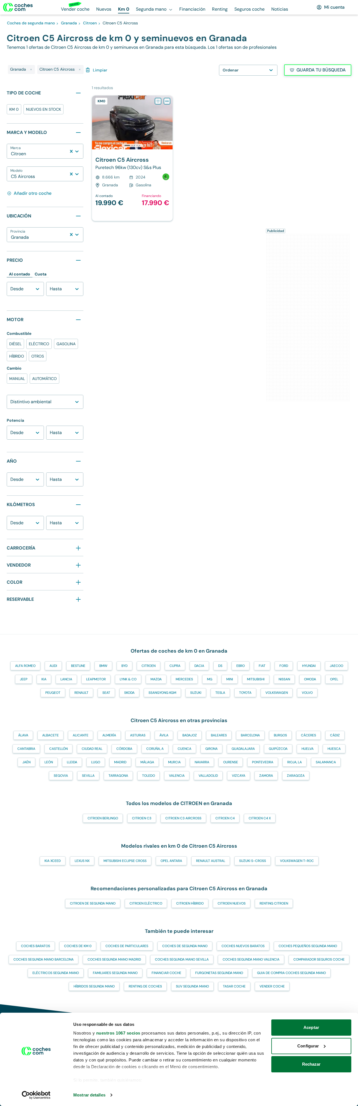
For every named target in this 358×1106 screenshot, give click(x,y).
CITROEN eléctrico (145, 903)
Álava (23, 735)
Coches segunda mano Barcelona (43, 959)
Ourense (230, 762)
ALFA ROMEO (25, 666)
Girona (211, 748)
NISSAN (284, 679)
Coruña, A (155, 748)
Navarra (202, 762)
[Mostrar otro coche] (132, 145)
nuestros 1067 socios (118, 1033)
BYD (124, 666)
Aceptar (311, 1027)
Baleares (219, 735)
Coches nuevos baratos (243, 946)
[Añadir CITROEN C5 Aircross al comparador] (167, 101)
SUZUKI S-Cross (252, 861)
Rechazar (311, 1064)
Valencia (177, 775)
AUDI (53, 666)
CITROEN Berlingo (103, 818)
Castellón (58, 748)
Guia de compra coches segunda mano (291, 973)
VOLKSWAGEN (276, 692)
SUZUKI (195, 692)
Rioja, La (294, 762)
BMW (103, 666)
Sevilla (88, 775)
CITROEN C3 (141, 818)
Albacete (50, 735)
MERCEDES (184, 679)
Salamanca (326, 762)
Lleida (72, 762)
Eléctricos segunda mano (55, 973)
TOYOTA (245, 692)
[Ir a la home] (18, 7)
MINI (229, 679)
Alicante (80, 735)
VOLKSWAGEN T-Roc (297, 861)
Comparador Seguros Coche (319, 959)
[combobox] (11, 153)
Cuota (40, 274)
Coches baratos (35, 946)
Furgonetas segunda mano (219, 973)
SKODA (129, 692)
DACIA (199, 666)
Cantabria (26, 748)
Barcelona (250, 735)
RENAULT (81, 692)
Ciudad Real (92, 748)
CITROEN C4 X (260, 818)
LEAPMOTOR (96, 679)
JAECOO (336, 666)
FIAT (262, 666)
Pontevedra (262, 762)
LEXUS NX (82, 861)
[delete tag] (31, 69)
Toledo (148, 775)
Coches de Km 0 (77, 946)
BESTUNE (78, 666)
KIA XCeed (52, 861)
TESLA (220, 692)
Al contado (19, 274)
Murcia (174, 762)
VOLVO (307, 692)
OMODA (310, 679)
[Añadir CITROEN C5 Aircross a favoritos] (158, 101)
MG (209, 679)
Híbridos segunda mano (94, 986)
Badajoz (189, 735)
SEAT (106, 692)
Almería (109, 735)
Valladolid (208, 775)
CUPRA (174, 666)
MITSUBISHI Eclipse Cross (125, 861)
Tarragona (118, 775)
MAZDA (156, 679)
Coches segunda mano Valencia (251, 959)
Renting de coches (145, 986)
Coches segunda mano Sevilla (182, 959)
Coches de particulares (126, 946)
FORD (283, 666)
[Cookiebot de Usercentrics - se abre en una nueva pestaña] (36, 1095)
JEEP (23, 679)
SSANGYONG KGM (162, 692)
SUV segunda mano (192, 986)
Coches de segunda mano (185, 946)
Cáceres (308, 735)
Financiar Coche (166, 973)
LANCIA (66, 679)
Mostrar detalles (89, 1095)
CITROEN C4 (225, 818)
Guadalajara (243, 748)
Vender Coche (272, 986)
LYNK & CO (128, 679)
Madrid (120, 762)
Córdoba (124, 748)
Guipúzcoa (278, 748)
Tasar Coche (234, 986)
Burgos (280, 735)
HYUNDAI (309, 666)
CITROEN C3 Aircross (183, 818)
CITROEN (149, 666)
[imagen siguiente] (168, 122)
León (48, 762)
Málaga (147, 762)
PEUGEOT (52, 692)
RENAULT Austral (210, 861)
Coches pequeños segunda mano (308, 946)
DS (220, 666)
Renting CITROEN (274, 903)
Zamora (266, 775)
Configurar (308, 1046)
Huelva (308, 748)
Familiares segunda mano (115, 973)
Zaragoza (296, 775)
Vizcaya (238, 775)
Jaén (26, 762)
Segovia (61, 775)
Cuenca (184, 748)
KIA (43, 679)
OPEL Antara (171, 861)
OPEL (334, 679)
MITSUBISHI (256, 679)
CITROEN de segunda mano (93, 903)
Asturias (137, 735)
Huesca (334, 748)
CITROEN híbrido (190, 903)
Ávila (163, 735)
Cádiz (335, 735)
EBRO (240, 666)
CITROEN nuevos (232, 903)
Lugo (95, 762)
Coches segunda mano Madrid (114, 959)
